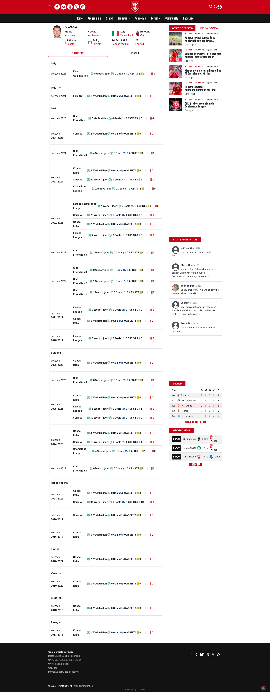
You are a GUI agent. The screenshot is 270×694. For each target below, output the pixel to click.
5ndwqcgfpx (188, 285)
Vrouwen (123, 18)
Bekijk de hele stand (195, 422)
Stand (109, 18)
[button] (211, 7)
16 (188, 77)
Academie (140, 18)
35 (195, 44)
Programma (94, 18)
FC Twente (190, 456)
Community (171, 18)
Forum (154, 18)
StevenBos (187, 265)
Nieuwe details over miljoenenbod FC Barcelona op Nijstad (203, 72)
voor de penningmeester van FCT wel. (193, 254)
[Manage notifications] (263, 687)
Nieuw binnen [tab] (208, 28)
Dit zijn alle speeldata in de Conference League (199, 105)
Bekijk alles (195, 464)
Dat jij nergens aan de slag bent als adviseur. (194, 329)
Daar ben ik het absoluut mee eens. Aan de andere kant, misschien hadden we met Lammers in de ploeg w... (194, 310)
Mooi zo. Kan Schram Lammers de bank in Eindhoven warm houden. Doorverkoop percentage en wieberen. (194, 273)
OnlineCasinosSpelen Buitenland (64, 660)
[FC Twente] (199, 456)
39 (188, 61)
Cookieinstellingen (83, 685)
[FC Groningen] (199, 448)
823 (189, 44)
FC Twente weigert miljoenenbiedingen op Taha (200, 89)
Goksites (52, 668)
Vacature (188, 18)
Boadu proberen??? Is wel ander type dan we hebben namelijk (195, 291)
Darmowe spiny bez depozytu (63, 671)
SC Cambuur (189, 439)
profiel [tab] (136, 53)
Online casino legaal (58, 663)
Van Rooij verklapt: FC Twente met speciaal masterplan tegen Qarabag (203, 56)
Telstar (217, 456)
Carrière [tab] (78, 53)
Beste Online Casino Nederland (64, 655)
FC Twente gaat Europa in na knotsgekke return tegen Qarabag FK (200, 39)
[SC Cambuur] (199, 439)
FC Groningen (189, 448)
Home (79, 18)
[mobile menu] (50, 7)
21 (193, 110)
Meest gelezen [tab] (182, 28)
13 (188, 94)
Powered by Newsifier (135, 689)
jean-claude (187, 248)
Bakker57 (186, 302)
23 (194, 94)
